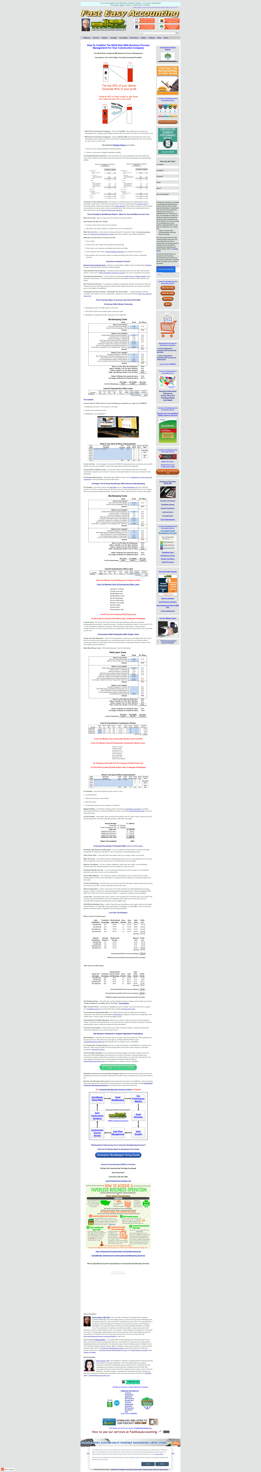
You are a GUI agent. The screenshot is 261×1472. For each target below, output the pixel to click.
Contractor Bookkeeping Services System (115, 1089)
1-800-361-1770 (174, 7)
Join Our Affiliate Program (167, 618)
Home (134, 7)
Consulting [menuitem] (123, 38)
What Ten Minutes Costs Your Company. (113, 273)
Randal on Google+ (90, 1352)
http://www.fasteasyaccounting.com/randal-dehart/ (100, 1336)
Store (88, 1453)
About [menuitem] (166, 38)
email (121, 5)
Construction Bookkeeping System (112, 1348)
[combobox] (155, 33)
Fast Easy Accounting (128, 1009)
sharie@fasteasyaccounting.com (94, 1042)
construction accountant (132, 809)
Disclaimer (122, 1469)
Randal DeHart (124, 1003)
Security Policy (138, 1469)
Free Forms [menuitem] (134, 38)
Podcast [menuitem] (152, 38)
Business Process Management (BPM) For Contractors (118, 1164)
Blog (145, 7)
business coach (142, 204)
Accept (148, 1464)
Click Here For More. (98, 1049)
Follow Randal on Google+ (139, 1350)
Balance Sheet (141, 276)
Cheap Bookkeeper (129, 487)
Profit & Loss (129, 276)
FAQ (149, 7)
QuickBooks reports (93, 1009)
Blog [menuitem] (159, 38)
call (116, 5)
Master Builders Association (115, 251)
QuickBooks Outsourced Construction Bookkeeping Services (118, 1255)
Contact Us (140, 7)
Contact (156, 1469)
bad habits (113, 487)
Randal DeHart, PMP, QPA (101, 1317)
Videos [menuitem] (143, 38)
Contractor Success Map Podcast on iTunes (113, 1350)
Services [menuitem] (96, 38)
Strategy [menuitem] (114, 38)
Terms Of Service (147, 1469)
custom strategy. (120, 206)
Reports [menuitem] (105, 38)
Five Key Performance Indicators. (112, 210)
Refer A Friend (165, 7)
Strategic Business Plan (136, 811)
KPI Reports (118, 1014)
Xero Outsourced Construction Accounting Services (118, 1251)
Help (152, 7)
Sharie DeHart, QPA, (102, 1361)
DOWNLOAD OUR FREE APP (130, 1391)
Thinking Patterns (119, 145)
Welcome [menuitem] (87, 38)
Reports (148, 265)
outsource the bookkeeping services (102, 234)
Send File (157, 7)
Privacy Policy (159, 1454)
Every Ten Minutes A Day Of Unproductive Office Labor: (118, 584)
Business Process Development (95, 265)
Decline (162, 1464)
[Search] (177, 33)
